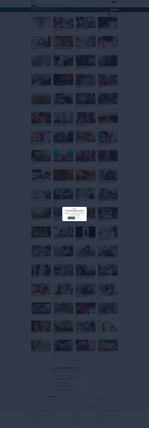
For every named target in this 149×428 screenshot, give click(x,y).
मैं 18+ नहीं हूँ (78, 217)
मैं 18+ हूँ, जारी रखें (71, 217)
